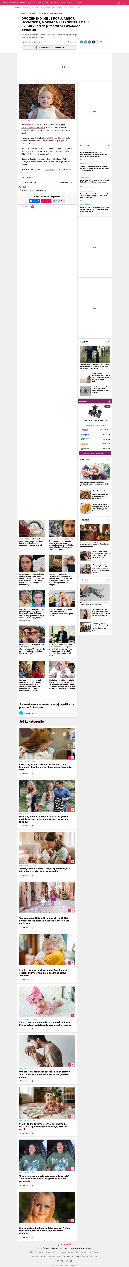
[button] (72, 41)
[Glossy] (96, 1252)
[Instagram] (62, 1261)
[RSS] (67, 1261)
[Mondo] (33, 1252)
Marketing (89, 1256)
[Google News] (71, 1261)
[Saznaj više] (108, 341)
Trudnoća (32, 13)
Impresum (35, 1256)
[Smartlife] (84, 1252)
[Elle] (77, 1252)
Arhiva (95, 1256)
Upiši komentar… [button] (31, 713)
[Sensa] (70, 1252)
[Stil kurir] (91, 1252)
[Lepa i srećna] (63, 1252)
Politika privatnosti (79, 1256)
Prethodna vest (30, 182)
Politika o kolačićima (67, 1256)
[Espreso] (48, 1252)
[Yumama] (6, 3)
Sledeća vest (64, 182)
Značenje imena (41, 190)
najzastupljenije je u (33, 128)
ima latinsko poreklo (53, 138)
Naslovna (24, 13)
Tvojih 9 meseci (43, 13)
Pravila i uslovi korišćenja (46, 1256)
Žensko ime (23, 190)
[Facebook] (58, 1261)
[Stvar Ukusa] (56, 1252)
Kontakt (57, 1256)
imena (49, 169)
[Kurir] (41, 1252)
